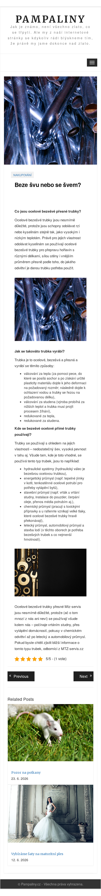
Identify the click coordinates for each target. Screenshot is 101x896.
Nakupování (22, 175)
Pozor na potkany (26, 772)
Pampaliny (50, 19)
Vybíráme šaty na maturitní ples (37, 854)
